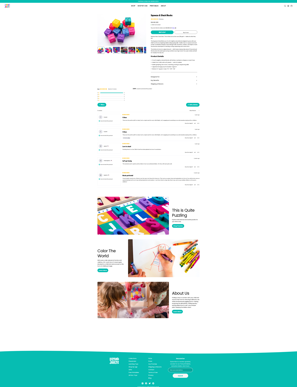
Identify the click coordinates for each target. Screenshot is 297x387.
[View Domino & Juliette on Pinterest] (153, 383)
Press (150, 361)
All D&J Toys (133, 375)
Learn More (103, 270)
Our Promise (152, 364)
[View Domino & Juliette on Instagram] (142, 383)
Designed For (155, 77)
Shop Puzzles (178, 226)
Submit (180, 376)
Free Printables (134, 372)
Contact (151, 370)
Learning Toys (133, 364)
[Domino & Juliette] (7, 6)
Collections (132, 358)
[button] (133, 6)
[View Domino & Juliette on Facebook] (146, 383)
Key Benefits (155, 80)
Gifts (130, 370)
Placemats (132, 361)
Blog (149, 378)
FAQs (150, 358)
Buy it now (186, 32)
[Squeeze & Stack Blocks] (100, 50)
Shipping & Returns (157, 84)
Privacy (150, 375)
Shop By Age (133, 367)
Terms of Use (153, 372)
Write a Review (194, 105)
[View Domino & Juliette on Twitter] (149, 383)
